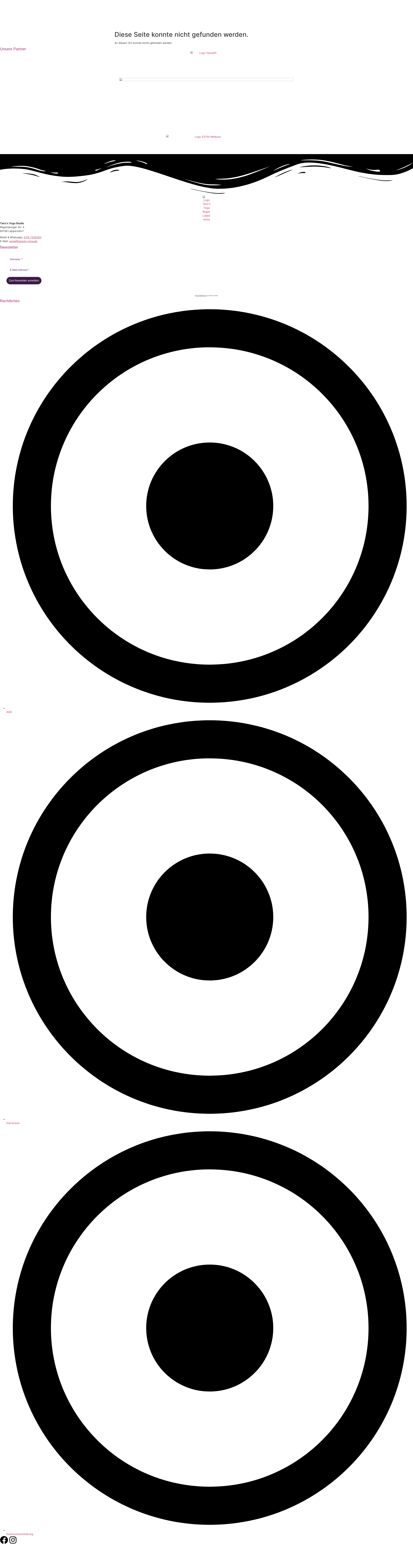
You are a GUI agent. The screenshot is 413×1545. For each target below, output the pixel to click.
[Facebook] (4, 1540)
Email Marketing (201, 295)
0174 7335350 (32, 237)
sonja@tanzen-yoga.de (23, 241)
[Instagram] (13, 1540)
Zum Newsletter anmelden (24, 280)
